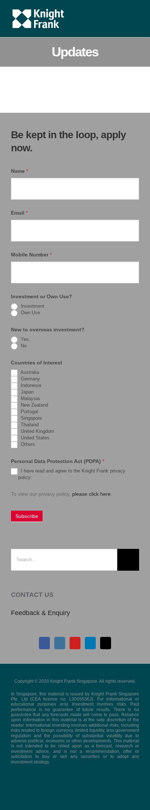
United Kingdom (36, 431)
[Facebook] (44, 643)
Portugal (28, 411)
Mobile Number (31, 255)
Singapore (30, 418)
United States (34, 437)
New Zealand (33, 405)
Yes (24, 339)
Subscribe (26, 516)
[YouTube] (75, 643)
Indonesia (30, 385)
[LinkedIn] (90, 643)
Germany (29, 379)
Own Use (29, 312)
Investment (31, 306)
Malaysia (29, 398)
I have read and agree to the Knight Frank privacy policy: (71, 474)
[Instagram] (59, 643)
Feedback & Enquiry (40, 613)
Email (19, 213)
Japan (26, 392)
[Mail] (105, 643)
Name (19, 171)
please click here (91, 494)
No (23, 345)
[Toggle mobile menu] (136, 11)
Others (27, 444)
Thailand (29, 424)
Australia (29, 372)
